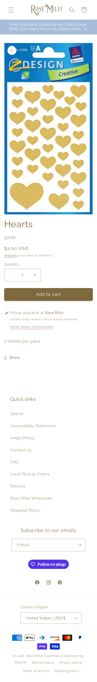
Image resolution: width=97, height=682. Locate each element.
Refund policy (43, 662)
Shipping (10, 255)
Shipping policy (66, 671)
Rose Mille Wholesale (31, 498)
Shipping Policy (25, 510)
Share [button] (14, 357)
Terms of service (36, 671)
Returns (17, 486)
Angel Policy (22, 438)
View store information (32, 327)
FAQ (14, 462)
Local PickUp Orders (30, 474)
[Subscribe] (79, 545)
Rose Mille (34, 656)
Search (17, 413)
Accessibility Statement (33, 426)
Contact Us (21, 450)
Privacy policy (70, 662)
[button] (11, 10)
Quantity (11, 264)
